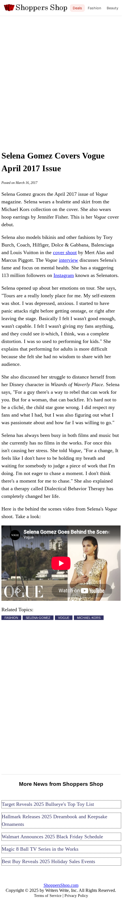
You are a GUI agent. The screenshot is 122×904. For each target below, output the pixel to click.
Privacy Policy (76, 896)
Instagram (63, 275)
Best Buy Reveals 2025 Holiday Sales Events (48, 861)
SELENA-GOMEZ (38, 617)
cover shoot (65, 252)
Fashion (94, 8)
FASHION (11, 617)
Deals (77, 8)
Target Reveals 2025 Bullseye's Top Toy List (48, 804)
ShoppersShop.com (61, 885)
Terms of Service (47, 896)
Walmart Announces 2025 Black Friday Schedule (52, 836)
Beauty (112, 8)
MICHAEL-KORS (88, 617)
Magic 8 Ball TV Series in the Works (40, 849)
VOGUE (63, 617)
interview (68, 260)
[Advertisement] (61, 81)
